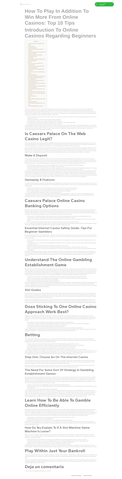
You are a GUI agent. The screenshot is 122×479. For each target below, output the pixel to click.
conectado (37, 470)
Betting (30, 61)
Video (29, 97)
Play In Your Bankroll (32, 74)
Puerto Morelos (54, 3)
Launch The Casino (32, 95)
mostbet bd (77, 145)
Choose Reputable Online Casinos (35, 105)
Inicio (47, 3)
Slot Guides (30, 57)
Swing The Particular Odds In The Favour (36, 91)
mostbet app (83, 176)
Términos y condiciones (76, 475)
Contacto (71, 3)
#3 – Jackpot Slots (32, 78)
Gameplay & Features (32, 47)
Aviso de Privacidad (88, 475)
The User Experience (32, 101)
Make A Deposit (31, 46)
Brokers (77, 3)
